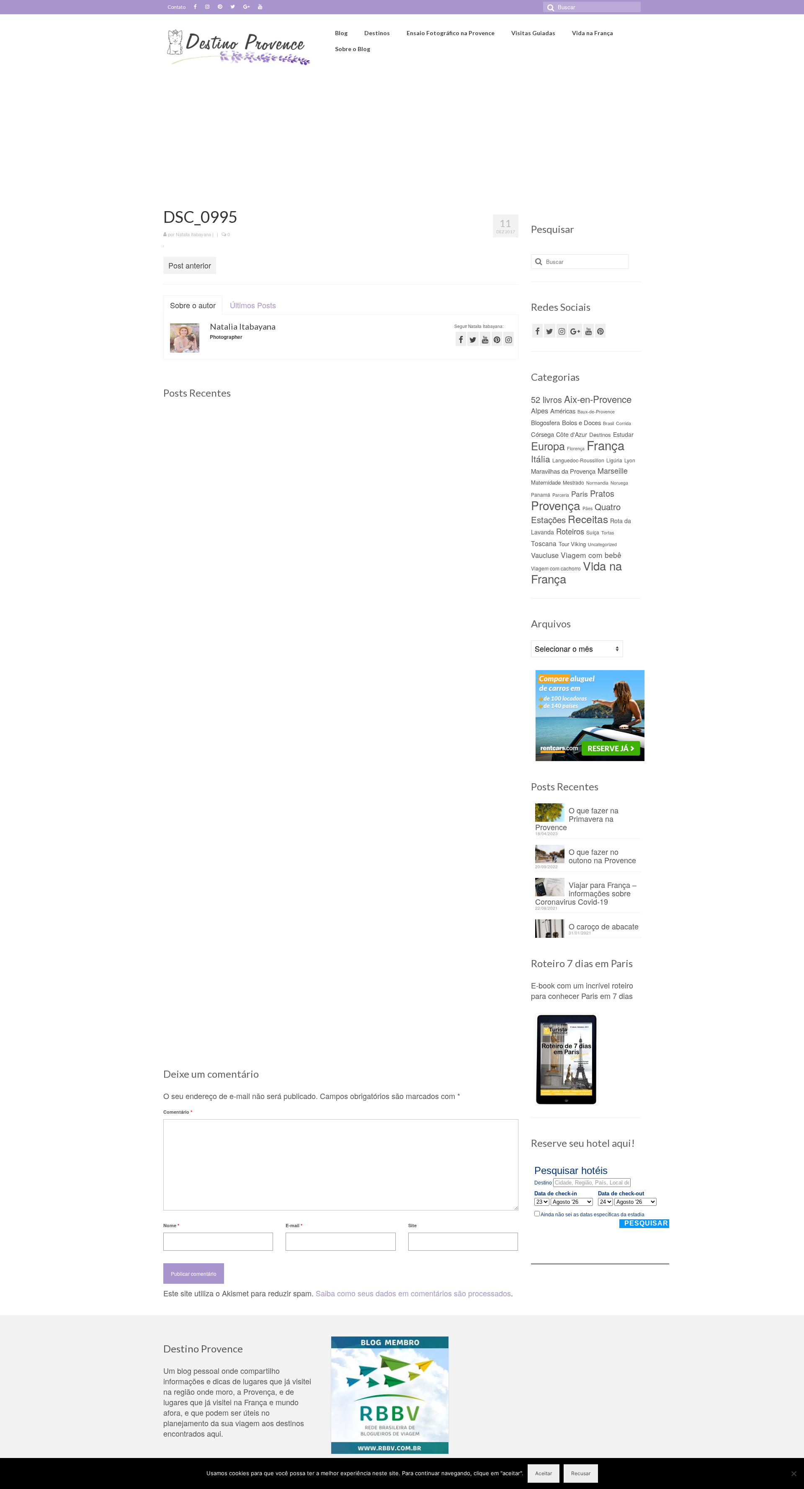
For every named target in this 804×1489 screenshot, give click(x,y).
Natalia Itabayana (193, 234)
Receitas (588, 518)
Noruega (619, 483)
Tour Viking (572, 544)
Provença (555, 505)
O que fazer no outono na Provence (602, 855)
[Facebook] (195, 7)
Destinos (600, 435)
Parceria (560, 495)
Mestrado (573, 482)
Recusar (580, 1473)
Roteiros (570, 531)
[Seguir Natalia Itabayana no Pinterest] (497, 339)
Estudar (623, 434)
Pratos (602, 493)
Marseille (613, 470)
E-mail (294, 1225)
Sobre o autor (193, 304)
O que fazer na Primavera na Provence (576, 818)
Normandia (597, 483)
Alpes (539, 410)
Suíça (592, 532)
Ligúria (614, 460)
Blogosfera (545, 422)
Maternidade (546, 482)
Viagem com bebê (591, 555)
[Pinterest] (220, 7)
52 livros (546, 399)
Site (412, 1225)
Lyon (629, 460)
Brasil (608, 423)
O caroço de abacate (604, 925)
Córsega (542, 434)
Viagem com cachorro (556, 568)
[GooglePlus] (575, 331)
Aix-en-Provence (597, 398)
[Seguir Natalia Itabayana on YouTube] (485, 339)
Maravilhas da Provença (563, 471)
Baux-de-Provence (596, 411)
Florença (576, 448)
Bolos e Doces (581, 422)
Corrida (623, 423)
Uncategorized (602, 544)
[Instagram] (207, 7)
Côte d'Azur (571, 434)
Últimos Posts (253, 304)
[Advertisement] (402, 132)
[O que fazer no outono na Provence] (462, 465)
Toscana (544, 543)
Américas (562, 410)
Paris (579, 493)
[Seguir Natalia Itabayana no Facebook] (461, 339)
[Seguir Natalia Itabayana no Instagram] (508, 339)
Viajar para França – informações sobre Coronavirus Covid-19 (585, 892)
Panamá (540, 494)
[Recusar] (793, 1473)
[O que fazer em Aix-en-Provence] (220, 465)
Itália (540, 458)
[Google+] (246, 7)
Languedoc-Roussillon (578, 460)
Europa (548, 445)
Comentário (177, 1112)
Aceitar (543, 1473)
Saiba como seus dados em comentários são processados (413, 1293)
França (605, 445)
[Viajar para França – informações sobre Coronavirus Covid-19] (220, 682)
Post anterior (189, 265)
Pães (587, 508)
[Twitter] (232, 7)
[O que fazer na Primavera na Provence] (341, 465)
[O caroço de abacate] (341, 682)
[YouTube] (588, 331)
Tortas (607, 532)
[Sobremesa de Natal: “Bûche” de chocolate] (462, 682)
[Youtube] (260, 7)
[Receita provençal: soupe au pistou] (341, 899)
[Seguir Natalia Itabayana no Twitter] (473, 339)
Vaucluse (545, 555)
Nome (171, 1225)
